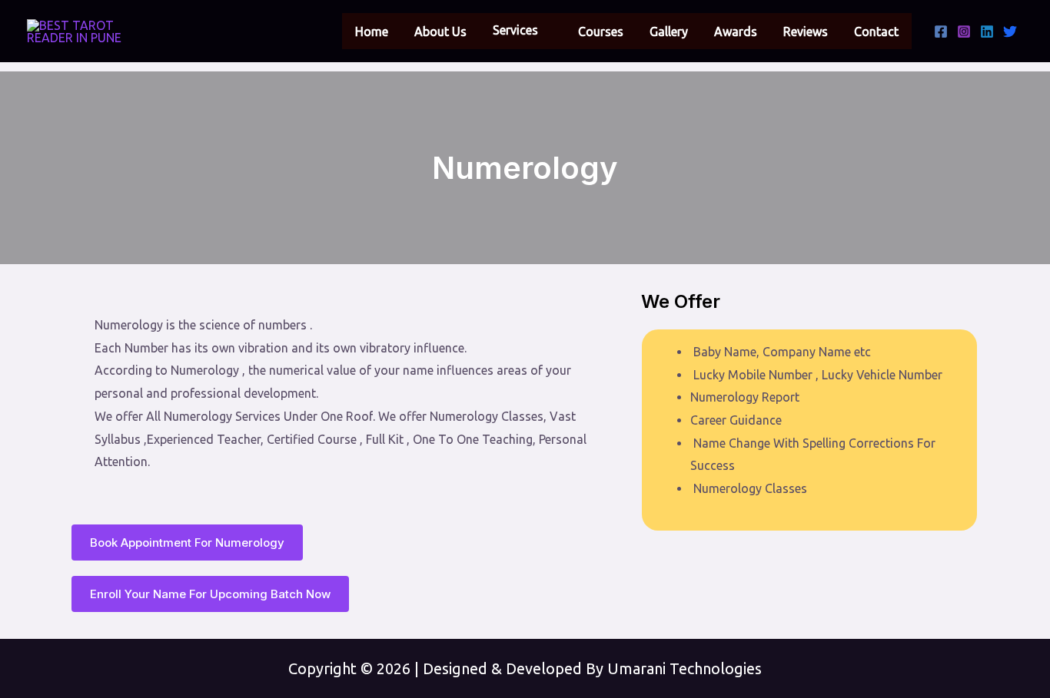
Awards (735, 31)
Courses (600, 31)
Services (515, 30)
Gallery (669, 31)
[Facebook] (941, 31)
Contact (876, 31)
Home (371, 31)
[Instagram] (964, 31)
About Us (440, 31)
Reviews (805, 31)
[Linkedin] (987, 31)
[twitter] (1010, 31)
